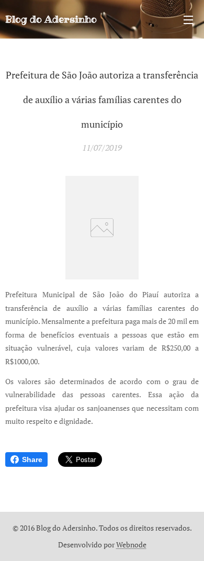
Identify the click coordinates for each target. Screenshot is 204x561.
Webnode (131, 544)
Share (32, 459)
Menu (188, 19)
